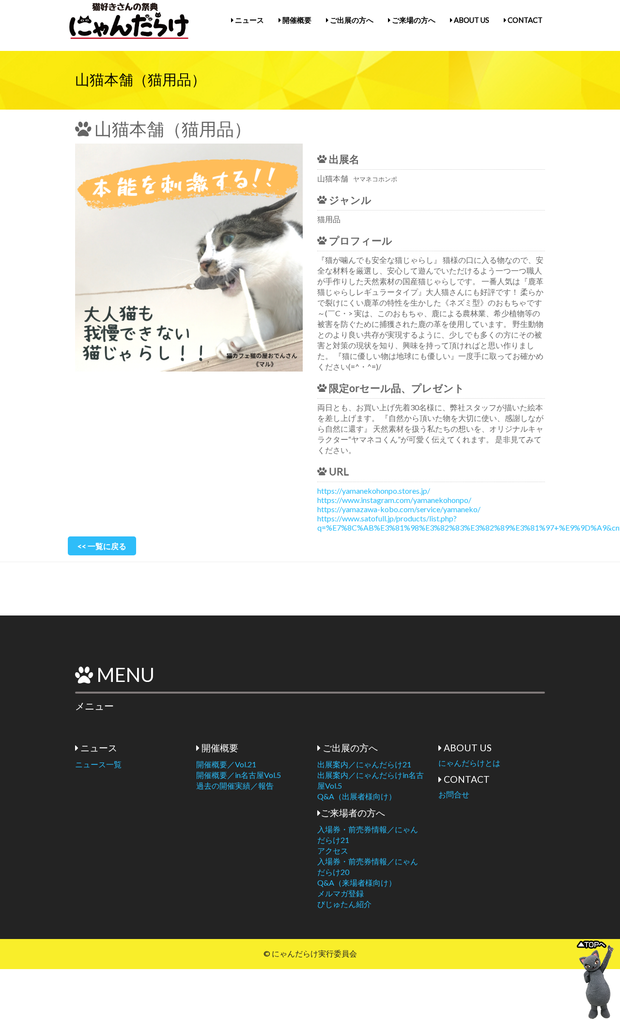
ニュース (248, 20)
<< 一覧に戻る (102, 545)
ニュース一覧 (98, 764)
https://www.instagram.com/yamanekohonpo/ (394, 499)
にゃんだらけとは (469, 762)
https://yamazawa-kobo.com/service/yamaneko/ (398, 509)
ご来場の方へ (412, 20)
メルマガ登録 (340, 893)
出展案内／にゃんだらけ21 (364, 764)
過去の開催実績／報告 (235, 785)
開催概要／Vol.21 (226, 764)
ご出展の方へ (350, 20)
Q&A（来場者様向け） (356, 882)
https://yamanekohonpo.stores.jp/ (373, 490)
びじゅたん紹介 (344, 903)
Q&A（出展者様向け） (356, 796)
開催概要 (296, 20)
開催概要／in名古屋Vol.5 (238, 774)
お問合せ (453, 794)
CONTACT (524, 20)
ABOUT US (470, 20)
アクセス (332, 850)
